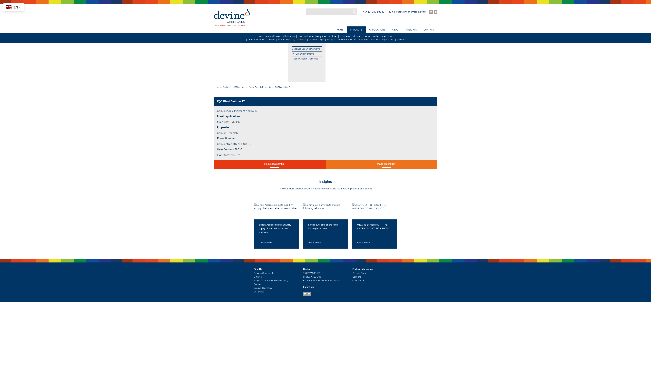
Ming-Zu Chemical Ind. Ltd (342, 39)
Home (340, 29)
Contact (429, 29)
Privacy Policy (360, 273)
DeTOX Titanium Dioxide (261, 39)
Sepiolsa (364, 39)
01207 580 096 (313, 276)
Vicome (401, 39)
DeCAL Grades (371, 36)
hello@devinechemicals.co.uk (409, 11)
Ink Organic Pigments (303, 54)
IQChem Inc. (299, 39)
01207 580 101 (312, 273)
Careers (356, 276)
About (396, 29)
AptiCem (345, 36)
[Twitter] (431, 12)
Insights (411, 29)
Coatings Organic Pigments (306, 49)
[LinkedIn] (435, 12)
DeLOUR (387, 36)
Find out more (265, 242)
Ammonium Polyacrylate (312, 36)
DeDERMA (284, 39)
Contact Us (358, 280)
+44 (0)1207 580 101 (374, 11)
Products (356, 29)
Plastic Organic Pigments (305, 58)
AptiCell (332, 36)
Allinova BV (288, 36)
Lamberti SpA (316, 39)
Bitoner (356, 36)
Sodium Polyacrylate (382, 39)
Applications (377, 29)
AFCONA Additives (269, 36)
